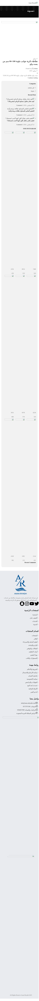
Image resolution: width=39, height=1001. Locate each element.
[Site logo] (33, 3)
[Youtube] (32, 603)
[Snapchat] (22, 603)
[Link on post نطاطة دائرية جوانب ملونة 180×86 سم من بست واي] (19, 499)
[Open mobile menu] (2, 3)
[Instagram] (27, 603)
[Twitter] (36, 603)
